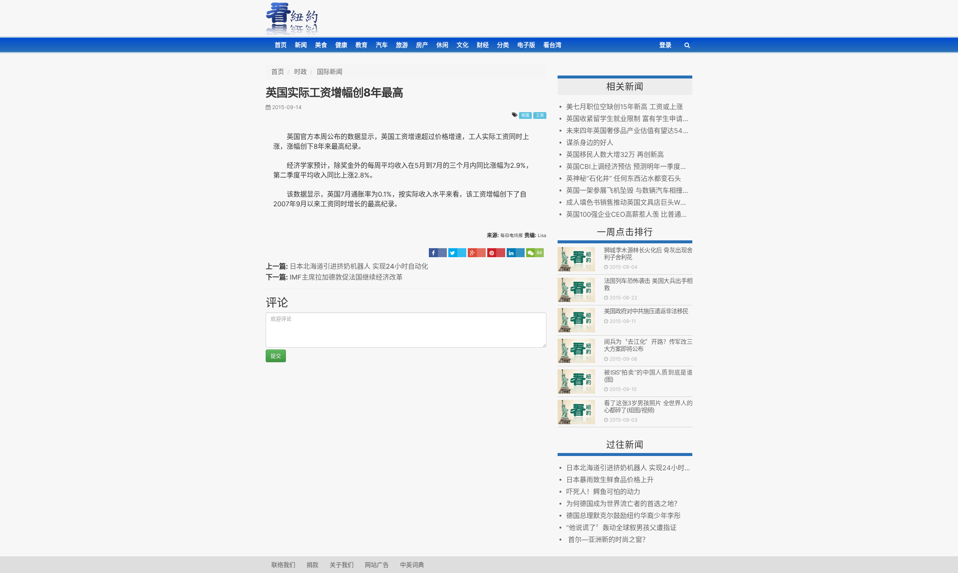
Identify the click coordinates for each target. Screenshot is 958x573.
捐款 (312, 565)
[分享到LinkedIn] (516, 252)
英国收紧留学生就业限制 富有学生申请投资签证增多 (629, 119)
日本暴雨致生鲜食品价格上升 (610, 480)
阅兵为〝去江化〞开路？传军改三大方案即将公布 (648, 345)
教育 (361, 45)
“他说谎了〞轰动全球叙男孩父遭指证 (621, 528)
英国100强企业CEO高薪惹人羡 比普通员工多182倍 (629, 214)
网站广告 (377, 565)
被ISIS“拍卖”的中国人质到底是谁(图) (648, 376)
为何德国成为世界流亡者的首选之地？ (623, 504)
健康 (341, 45)
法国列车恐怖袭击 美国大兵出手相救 (648, 284)
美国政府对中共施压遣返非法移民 (647, 311)
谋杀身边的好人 (589, 143)
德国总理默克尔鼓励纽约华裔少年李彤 (623, 516)
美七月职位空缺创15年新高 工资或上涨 (624, 107)
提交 (276, 355)
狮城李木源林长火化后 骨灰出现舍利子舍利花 (648, 253)
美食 (321, 45)
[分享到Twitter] (457, 252)
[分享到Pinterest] (496, 252)
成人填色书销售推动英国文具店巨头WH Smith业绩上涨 (629, 202)
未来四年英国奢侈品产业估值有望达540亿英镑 (629, 131)
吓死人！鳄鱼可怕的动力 (603, 492)
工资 (540, 115)
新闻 (301, 45)
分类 (503, 45)
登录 (665, 45)
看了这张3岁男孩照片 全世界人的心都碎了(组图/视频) (648, 406)
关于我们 (342, 565)
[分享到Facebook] (438, 252)
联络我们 (283, 565)
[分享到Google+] (477, 252)
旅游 (402, 45)
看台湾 (552, 45)
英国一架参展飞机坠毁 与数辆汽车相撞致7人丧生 (629, 190)
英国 (525, 115)
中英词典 (412, 565)
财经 (483, 45)
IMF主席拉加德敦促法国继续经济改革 (346, 277)
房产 (422, 45)
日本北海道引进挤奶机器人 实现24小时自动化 (359, 266)
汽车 (382, 45)
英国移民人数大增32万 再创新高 (615, 154)
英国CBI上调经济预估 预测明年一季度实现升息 (629, 166)
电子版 (526, 45)
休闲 (442, 45)
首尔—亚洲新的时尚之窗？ (607, 539)
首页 (281, 45)
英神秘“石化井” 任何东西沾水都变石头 (623, 178)
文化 (463, 45)
